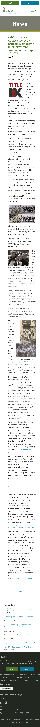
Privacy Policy (23, 722)
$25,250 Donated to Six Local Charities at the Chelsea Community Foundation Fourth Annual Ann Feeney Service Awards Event (20, 645)
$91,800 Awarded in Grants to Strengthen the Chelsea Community (19, 610)
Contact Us (21, 710)
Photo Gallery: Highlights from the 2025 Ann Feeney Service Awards (19, 636)
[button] (6, 688)
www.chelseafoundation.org (23, 527)
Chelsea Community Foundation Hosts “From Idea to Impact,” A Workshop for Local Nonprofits (18, 627)
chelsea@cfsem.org (21, 707)
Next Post (22, 598)
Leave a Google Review (21, 713)
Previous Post (22, 592)
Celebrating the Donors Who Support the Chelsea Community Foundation (19, 618)
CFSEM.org (35, 680)
